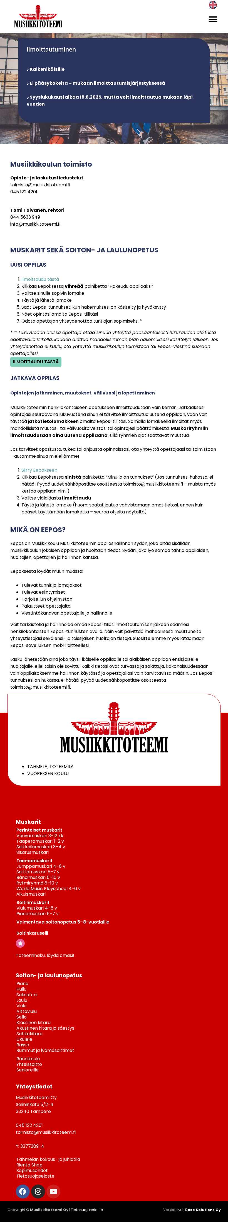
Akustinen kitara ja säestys (45, 1028)
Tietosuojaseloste (35, 1176)
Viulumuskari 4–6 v (36, 908)
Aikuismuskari (31, 894)
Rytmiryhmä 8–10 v (37, 883)
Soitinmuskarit (32, 902)
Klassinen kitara (33, 1022)
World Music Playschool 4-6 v (48, 888)
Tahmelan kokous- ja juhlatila (48, 1159)
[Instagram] (38, 1191)
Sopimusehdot (32, 1170)
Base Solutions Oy (203, 1209)
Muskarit (28, 822)
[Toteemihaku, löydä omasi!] (20, 943)
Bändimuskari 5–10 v (38, 877)
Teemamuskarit (34, 860)
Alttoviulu (26, 1011)
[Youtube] (53, 1191)
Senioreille (27, 1070)
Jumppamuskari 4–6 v (40, 866)
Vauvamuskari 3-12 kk (39, 835)
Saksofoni (26, 994)
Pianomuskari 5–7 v (37, 913)
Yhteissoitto (29, 1064)
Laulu (21, 1000)
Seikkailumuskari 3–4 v (40, 847)
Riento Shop (29, 1165)
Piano (22, 983)
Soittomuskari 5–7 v (38, 872)
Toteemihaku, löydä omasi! (45, 955)
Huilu (21, 989)
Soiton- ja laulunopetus (49, 975)
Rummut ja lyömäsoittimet (45, 1050)
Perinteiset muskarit (39, 830)
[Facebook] (23, 1191)
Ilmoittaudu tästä (40, 279)
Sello (21, 1017)
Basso (22, 1045)
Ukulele (24, 1039)
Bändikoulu (28, 1059)
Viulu (21, 1006)
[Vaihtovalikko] (213, 19)
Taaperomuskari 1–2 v (40, 841)
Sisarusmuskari (32, 852)
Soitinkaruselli (32, 933)
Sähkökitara (29, 1033)
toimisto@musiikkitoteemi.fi (40, 185)
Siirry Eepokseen (39, 470)
